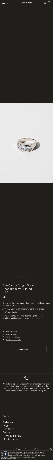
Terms (6, 432)
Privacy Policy (11, 435)
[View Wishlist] (45, 2)
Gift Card (8, 429)
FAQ (5, 425)
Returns (7, 422)
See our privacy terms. (8, 458)
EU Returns (10, 439)
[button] (5, 454)
